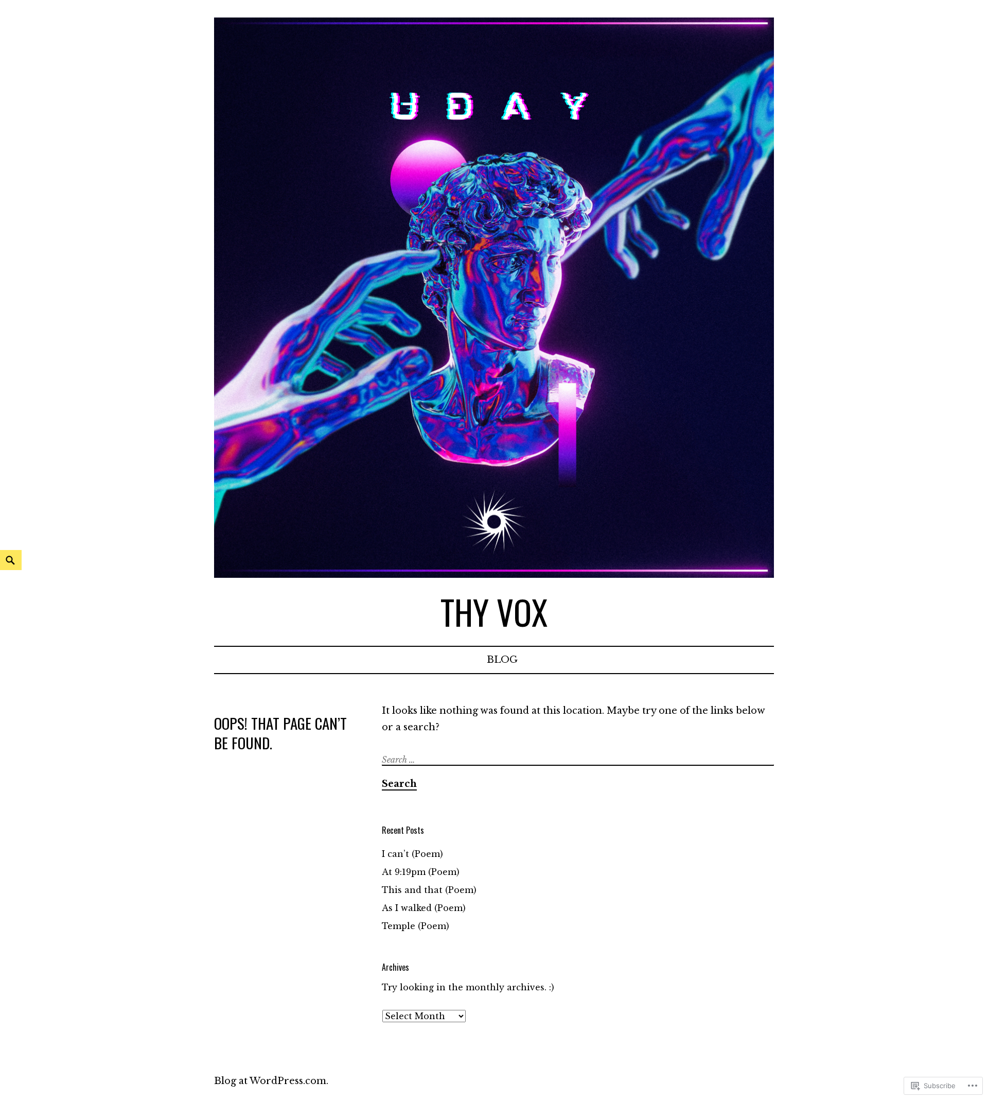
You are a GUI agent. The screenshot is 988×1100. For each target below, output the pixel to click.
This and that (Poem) (429, 890)
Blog (502, 659)
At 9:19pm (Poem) (421, 872)
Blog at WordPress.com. (271, 1081)
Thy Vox (494, 612)
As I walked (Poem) (424, 908)
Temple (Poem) (415, 926)
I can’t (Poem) (412, 854)
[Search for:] (579, 759)
